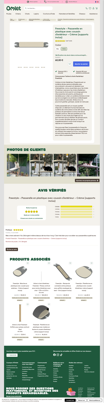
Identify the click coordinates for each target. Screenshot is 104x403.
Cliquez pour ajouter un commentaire (31, 218)
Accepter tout (70, 400)
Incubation (72, 382)
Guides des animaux (75, 362)
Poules (55, 381)
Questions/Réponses (28, 369)
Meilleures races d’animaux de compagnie (58, 364)
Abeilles (55, 369)
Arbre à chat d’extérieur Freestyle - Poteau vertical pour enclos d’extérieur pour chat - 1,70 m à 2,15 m (41, 288)
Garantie (24, 375)
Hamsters (72, 380)
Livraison (24, 371)
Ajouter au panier (81, 64)
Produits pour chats (22, 20)
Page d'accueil (12, 20)
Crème (64, 49)
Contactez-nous (27, 367)
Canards (55, 371)
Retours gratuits (34, 1)
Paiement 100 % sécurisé (62, 72)
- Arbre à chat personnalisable (39, 20)
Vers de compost (89, 372)
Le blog (40, 372)
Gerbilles (71, 378)
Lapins (55, 379)
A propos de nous (11, 365)
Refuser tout (81, 400)
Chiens (55, 375)
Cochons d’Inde (73, 376)
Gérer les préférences (94, 400)
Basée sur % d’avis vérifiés (31, 215)
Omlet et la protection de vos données (11, 376)
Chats (55, 373)
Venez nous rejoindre (14, 396)
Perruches (87, 367)
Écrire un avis (12, 249)
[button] (83, 363)
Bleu (57, 49)
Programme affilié (43, 376)
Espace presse (10, 372)
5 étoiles (57, 206)
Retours (24, 373)
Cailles (71, 367)
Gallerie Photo (42, 374)
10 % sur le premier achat (53, 1)
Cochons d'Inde (57, 377)
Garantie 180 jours (73, 1)
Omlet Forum (41, 369)
